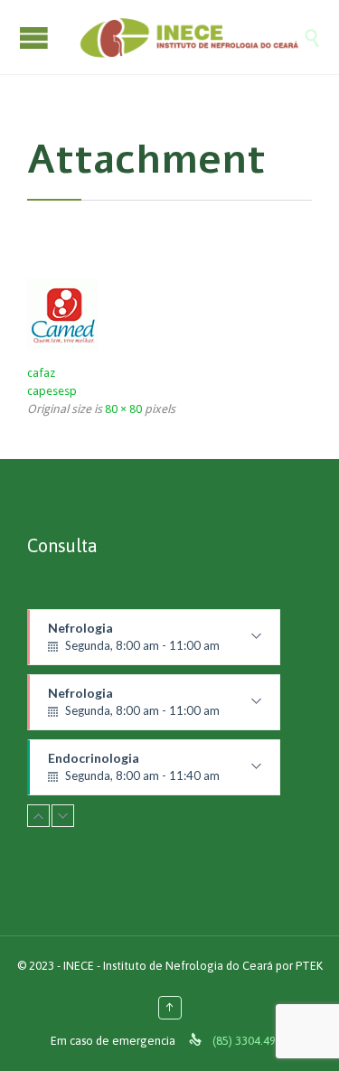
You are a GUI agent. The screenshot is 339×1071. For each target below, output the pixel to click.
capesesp (52, 391)
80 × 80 (123, 409)
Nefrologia (137, 642)
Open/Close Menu (36, 37)
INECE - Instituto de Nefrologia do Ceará (168, 965)
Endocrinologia (139, 772)
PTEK (309, 965)
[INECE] (187, 37)
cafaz (41, 373)
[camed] (169, 314)
